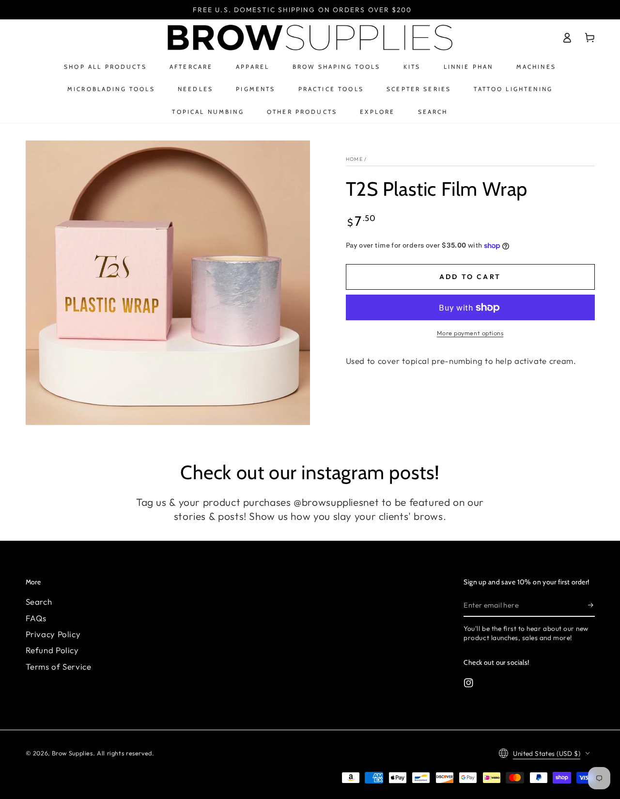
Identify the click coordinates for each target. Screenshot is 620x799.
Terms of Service (59, 666)
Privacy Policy (53, 634)
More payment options (470, 333)
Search (39, 601)
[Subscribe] (591, 605)
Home (354, 159)
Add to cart (470, 276)
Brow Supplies (72, 753)
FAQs (36, 618)
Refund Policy (52, 650)
